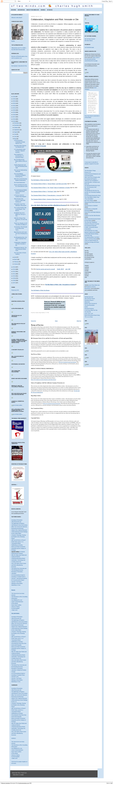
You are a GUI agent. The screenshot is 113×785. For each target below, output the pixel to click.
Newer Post (33, 320)
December (16, 123)
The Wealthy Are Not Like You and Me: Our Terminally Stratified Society (92, 192)
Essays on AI (88, 172)
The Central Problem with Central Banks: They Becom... (20, 209)
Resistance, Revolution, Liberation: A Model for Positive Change (18, 670)
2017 (14, 116)
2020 (14, 110)
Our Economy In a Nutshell (91, 205)
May (15, 138)
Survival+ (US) (14, 676)
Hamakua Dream (89, 300)
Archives (13, 9)
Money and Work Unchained (18, 546)
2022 (14, 105)
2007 (14, 282)
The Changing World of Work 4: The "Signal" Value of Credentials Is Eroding (50, 187)
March (15, 259)
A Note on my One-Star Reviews (92, 215)
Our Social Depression (19, 182)
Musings (43, 9)
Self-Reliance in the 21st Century (19, 525)
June (15, 136)
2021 (14, 107)
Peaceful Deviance (89, 308)
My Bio (13, 41)
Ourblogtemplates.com (23, 783)
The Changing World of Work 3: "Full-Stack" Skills (44, 191)
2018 (14, 114)
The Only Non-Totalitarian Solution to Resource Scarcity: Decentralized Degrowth (92, 224)
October (16, 127)
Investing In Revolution (16, 520)
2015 (14, 121)
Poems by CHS (15, 290)
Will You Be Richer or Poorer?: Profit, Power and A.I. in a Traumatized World (18, 638)
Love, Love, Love (89, 313)
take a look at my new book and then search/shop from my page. (92, 59)
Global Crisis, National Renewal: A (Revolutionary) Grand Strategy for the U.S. (19, 700)
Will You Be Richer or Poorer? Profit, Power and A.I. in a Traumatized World (18, 542)
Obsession (87, 302)
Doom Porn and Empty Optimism (92, 212)
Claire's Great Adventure (17, 601)
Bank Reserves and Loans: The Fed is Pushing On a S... (20, 233)
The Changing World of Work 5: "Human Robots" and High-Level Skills (49, 183)
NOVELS (13, 738)
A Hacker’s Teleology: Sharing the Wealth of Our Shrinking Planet (18, 633)
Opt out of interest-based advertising (67, 362)
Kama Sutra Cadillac (16, 605)
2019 (14, 112)
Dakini (86, 307)
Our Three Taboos (89, 200)
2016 (14, 119)
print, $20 (67, 269)
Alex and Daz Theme (90, 298)
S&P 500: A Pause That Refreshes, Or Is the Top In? (20, 219)
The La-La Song (89, 317)
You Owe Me (88, 312)
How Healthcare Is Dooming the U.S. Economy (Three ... (19, 156)
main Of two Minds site (94, 285)
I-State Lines (14, 610)
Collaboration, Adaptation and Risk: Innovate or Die (20, 244)
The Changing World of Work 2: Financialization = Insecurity (46, 195)
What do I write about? (16, 17)
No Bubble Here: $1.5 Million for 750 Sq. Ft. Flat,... (20, 214)
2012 (14, 271)
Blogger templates (6, 783)
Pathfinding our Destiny (17, 545)
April (15, 257)
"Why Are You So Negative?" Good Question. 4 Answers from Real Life (92, 182)
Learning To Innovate (40, 146)
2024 (14, 101)
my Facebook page (89, 47)
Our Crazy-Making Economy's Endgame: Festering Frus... (20, 175)
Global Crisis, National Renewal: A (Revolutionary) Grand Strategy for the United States (19, 531)
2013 (14, 269)
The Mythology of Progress (17, 523)
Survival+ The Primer (16, 581)
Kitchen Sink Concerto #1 (91, 303)
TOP (111, 783)
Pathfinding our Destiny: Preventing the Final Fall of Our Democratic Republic (18, 643)
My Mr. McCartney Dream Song (92, 315)
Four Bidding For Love (16, 600)
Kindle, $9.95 (60, 269)
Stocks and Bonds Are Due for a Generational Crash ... (20, 186)
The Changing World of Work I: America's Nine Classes (45, 199)
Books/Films (21, 9)
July (15, 134)
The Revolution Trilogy (90, 170)
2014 (14, 267)
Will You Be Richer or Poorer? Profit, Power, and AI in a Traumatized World (18, 710)
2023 (14, 103)
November (16, 125)
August (15, 132)
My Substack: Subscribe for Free (19, 66)
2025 (14, 99)
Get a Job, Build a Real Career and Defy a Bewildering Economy (18, 565)
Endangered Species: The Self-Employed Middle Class (20, 249)
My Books (49, 9)
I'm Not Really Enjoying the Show (93, 195)
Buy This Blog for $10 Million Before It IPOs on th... (20, 161)
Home (56, 320)
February (16, 261)
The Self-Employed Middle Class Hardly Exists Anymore (20, 191)
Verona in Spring (15, 606)
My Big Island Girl (89, 297)
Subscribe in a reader (18, 774)
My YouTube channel (90, 39)
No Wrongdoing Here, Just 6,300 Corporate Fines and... (20, 239)
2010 (14, 276)
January (16, 264)
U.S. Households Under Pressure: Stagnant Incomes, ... (20, 151)
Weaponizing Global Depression (92, 202)
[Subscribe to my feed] (12, 774)
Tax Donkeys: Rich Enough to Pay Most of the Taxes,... (20, 228)
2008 (14, 280)
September (16, 129)
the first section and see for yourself (45, 269)
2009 (14, 278)
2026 (14, 96)
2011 (14, 273)
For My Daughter (15, 608)
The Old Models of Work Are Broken (40, 180)
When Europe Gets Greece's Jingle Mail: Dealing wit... (19, 200)
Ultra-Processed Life (16, 521)
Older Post (79, 320)
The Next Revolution (90, 305)
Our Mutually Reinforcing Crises (92, 185)
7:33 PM (47, 312)
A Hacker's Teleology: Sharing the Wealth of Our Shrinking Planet (18, 537)
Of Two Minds (14, 603)
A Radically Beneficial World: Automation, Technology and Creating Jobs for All (18, 560)
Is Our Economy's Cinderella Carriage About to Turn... (19, 142)
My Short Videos (89, 40)
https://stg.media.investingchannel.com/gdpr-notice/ (43, 379)
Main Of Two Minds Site (32, 9)
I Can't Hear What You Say (91, 310)
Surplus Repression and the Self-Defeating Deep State (20, 166)
